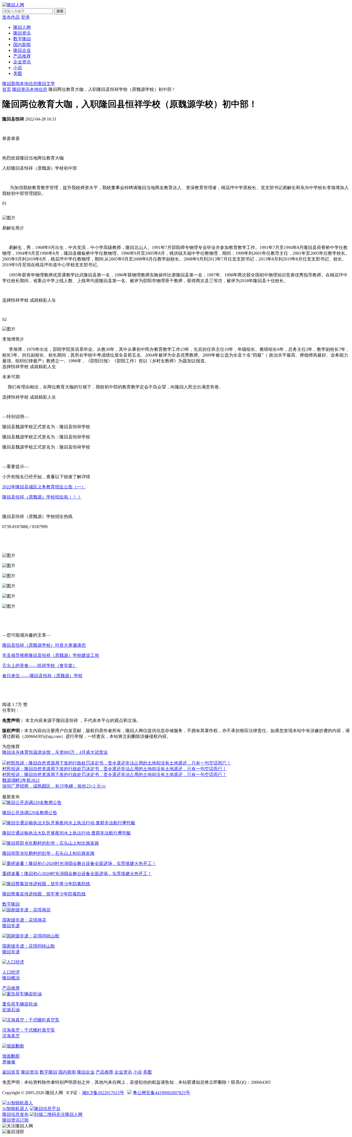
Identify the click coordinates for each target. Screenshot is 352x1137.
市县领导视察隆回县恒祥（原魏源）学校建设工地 (50, 655)
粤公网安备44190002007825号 (161, 1092)
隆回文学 (46, 83)
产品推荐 (22, 56)
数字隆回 (22, 39)
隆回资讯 (22, 33)
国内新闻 (22, 44)
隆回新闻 (11, 83)
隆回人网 (22, 27)
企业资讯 (22, 62)
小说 (17, 67)
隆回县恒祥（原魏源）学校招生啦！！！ (41, 497)
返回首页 (11, 1072)
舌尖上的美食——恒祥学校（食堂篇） (39, 665)
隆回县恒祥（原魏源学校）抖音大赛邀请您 (44, 645)
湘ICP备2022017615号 (103, 1092)
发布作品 (11, 17)
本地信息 (28, 83)
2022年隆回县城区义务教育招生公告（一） (44, 487)
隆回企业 (22, 50)
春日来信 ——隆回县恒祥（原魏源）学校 (42, 675)
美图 (17, 73)
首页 (6, 89)
